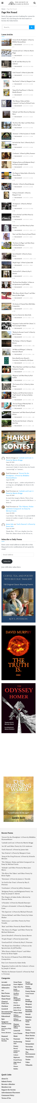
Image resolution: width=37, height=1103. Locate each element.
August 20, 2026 (28, 66)
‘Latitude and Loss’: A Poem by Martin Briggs (17, 843)
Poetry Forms (30, 991)
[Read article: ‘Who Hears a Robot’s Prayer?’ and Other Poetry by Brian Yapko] (6, 295)
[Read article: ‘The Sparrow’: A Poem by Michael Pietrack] (6, 206)
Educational (5, 1016)
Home (3, 9)
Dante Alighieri (18, 984)
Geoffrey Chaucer (16, 994)
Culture (16, 1055)
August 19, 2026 (28, 75)
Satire (27, 1024)
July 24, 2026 (27, 408)
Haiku (27, 996)
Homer (16, 1002)
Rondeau (28, 1007)
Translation (29, 1057)
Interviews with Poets (6, 1029)
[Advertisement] (18, 754)
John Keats (17, 1005)
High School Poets (17, 1063)
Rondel (28, 1014)
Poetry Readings (28, 1000)
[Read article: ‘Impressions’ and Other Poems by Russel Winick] (6, 414)
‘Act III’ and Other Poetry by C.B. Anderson (16, 846)
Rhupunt (28, 1004)
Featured (4, 1036)
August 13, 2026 (28, 167)
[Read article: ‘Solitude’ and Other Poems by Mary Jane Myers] (6, 114)
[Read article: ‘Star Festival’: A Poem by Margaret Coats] (6, 83)
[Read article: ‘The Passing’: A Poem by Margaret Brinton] (6, 343)
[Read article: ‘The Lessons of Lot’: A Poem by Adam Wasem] (6, 386)
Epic (3, 1019)
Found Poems (18, 1060)
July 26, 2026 (27, 389)
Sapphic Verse (28, 1021)
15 (14, 180)
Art (2, 990)
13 (14, 68)
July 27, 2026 (27, 371)
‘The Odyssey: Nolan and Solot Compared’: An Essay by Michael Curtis (19, 509)
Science (28, 1027)
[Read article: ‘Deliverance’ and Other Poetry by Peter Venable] (6, 228)
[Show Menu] (2, 3)
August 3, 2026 (28, 287)
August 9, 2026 (28, 219)
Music (16, 1036)
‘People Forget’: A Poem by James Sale (22, 262)
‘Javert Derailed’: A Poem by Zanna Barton (16, 935)
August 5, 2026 (28, 265)
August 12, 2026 (28, 187)
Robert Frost (17, 1010)
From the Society (5, 1040)
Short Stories (30, 1035)
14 (14, 221)
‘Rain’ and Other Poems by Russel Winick (23, 234)
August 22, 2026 (28, 44)
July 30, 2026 (27, 328)
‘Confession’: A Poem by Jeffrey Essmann (23, 153)
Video (27, 1062)
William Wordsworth (17, 1019)
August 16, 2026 (28, 127)
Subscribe (7, 561)
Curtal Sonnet (29, 993)
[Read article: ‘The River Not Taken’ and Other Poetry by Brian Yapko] (6, 125)
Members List (6, 1087)
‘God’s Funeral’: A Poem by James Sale (22, 72)
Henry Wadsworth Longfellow (17, 999)
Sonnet (27, 1041)
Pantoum (17, 1039)
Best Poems (5, 993)
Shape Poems (30, 1033)
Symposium (29, 1044)
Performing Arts (18, 1042)
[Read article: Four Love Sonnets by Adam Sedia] (6, 317)
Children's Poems (17, 1051)
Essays (3, 1026)
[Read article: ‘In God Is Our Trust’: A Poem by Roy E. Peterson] (6, 145)
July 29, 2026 (27, 345)
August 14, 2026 (28, 156)
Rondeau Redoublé (28, 1010)
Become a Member (8, 1084)
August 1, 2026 (27, 309)
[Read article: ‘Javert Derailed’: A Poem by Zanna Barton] (6, 256)
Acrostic (4, 982)
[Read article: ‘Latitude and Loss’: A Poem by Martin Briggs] (6, 53)
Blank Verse (5, 996)
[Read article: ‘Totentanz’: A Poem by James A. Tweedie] (6, 136)
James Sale (10, 524)
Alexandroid (5, 985)
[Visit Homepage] (18, 3)
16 (14, 57)
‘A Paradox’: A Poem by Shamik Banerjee (23, 184)
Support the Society (8, 1090)
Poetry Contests (28, 987)
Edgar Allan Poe (18, 987)
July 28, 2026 (27, 354)
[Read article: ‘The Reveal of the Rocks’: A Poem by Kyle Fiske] (6, 423)
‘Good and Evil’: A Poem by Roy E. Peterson (16, 942)
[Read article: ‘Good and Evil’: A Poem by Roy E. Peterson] (6, 273)
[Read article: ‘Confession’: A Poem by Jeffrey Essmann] (6, 155)
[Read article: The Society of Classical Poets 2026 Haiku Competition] (6, 306)
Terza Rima (29, 1049)
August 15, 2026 (28, 136)
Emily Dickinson (17, 990)
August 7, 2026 (27, 237)
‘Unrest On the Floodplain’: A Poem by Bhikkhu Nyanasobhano (17, 475)
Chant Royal (5, 999)
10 (14, 149)
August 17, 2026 (28, 106)
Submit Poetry (6, 1081)
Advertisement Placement (10, 1092)
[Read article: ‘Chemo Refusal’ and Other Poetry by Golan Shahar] (6, 217)
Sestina (27, 1030)
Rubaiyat (28, 1017)
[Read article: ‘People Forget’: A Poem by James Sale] (6, 265)
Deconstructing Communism (6, 1012)
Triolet (27, 1059)
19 (33, 337)
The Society (18, 44)
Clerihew (4, 1006)
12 (14, 138)
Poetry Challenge (29, 983)
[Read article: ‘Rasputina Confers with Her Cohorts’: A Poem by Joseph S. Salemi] (6, 326)
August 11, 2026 (28, 197)
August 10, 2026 (28, 208)
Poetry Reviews (6, 1032)
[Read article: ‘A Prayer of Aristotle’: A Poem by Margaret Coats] (6, 195)
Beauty (16, 1048)
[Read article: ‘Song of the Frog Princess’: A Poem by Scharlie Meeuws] (6, 92)
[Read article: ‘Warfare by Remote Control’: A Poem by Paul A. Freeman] (6, 334)
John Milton (17, 1007)
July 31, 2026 (27, 317)
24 (14, 211)
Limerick (17, 1030)
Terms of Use (6, 1098)
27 (14, 239)
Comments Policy (7, 1095)
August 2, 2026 (28, 298)
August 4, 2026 (28, 276)
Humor (16, 1066)
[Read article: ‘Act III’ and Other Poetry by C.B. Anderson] (6, 64)
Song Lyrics (29, 1038)
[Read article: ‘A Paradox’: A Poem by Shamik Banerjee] (6, 186)
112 (14, 311)
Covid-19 (4, 1009)
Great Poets (18, 982)
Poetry (16, 1046)
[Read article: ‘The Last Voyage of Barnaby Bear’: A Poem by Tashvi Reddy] (6, 406)
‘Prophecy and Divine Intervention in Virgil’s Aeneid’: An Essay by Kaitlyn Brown (22, 395)
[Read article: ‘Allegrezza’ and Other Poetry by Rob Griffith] (6, 378)
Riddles (16, 1069)
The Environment (30, 1053)
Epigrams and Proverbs (6, 1023)
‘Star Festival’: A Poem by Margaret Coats (23, 81)
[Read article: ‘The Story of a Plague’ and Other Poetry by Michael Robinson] (6, 245)
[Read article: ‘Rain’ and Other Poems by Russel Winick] (6, 236)
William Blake (18, 1012)
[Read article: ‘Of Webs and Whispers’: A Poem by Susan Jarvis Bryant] (6, 352)
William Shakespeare (17, 1015)
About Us (4, 1079)
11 (14, 97)
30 (14, 200)
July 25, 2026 (27, 400)
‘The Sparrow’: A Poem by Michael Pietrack (16, 912)
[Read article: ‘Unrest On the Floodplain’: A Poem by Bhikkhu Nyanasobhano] (6, 42)
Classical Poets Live (5, 1002)
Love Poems (18, 1033)
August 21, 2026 (28, 55)
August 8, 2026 (28, 230)
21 (14, 267)
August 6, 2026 (28, 248)
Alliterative (5, 988)
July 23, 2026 (27, 417)
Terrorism (29, 1047)
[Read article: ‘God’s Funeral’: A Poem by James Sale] (6, 75)
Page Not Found (12, 9)
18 (14, 169)
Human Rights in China (17, 1026)
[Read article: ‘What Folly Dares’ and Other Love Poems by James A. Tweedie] (6, 369)
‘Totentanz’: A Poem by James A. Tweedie (23, 134)
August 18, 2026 (28, 95)
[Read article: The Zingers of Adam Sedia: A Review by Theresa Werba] (6, 175)
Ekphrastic (17, 1057)
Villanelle (28, 1065)
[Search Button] (35, 3)
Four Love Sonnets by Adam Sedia (21, 315)
